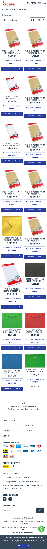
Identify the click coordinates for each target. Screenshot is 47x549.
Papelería (13, 9)
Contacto (28, 430)
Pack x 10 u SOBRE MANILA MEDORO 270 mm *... (35, 240)
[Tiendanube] (23, 519)
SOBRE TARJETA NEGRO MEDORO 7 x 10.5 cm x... (35, 280)
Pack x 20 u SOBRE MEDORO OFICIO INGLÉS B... (12, 144)
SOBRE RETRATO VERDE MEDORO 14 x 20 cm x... (12, 331)
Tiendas (6, 430)
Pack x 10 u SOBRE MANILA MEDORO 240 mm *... (12, 193)
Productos (28, 425)
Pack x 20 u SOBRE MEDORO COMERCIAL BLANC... (12, 97)
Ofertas (6, 436)
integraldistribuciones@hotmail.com (22, 481)
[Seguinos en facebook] (10, 499)
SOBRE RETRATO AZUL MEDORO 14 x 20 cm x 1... (12, 372)
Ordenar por (6, 15)
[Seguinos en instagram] (5, 499)
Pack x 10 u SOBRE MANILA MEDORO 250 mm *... (35, 146)
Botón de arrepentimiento (23, 532)
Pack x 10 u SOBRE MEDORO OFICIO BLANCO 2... (12, 290)
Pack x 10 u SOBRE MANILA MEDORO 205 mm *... (12, 52)
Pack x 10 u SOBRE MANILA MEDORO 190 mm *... (35, 52)
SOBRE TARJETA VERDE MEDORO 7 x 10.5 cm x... (35, 371)
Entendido (23, 546)
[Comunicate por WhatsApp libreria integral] (41, 529)
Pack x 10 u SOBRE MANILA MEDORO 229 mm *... (35, 193)
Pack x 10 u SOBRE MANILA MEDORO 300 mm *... (35, 99)
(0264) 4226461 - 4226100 (18, 477)
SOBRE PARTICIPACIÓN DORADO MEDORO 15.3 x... (12, 239)
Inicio (4, 9)
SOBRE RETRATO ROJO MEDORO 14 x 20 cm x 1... (35, 331)
